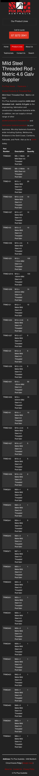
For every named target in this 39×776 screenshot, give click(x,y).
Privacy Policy (28, 769)
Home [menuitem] (6, 46)
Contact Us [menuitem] (21, 53)
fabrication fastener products (14, 125)
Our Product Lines (19, 21)
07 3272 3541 (19, 35)
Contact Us (17, 769)
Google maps (28, 763)
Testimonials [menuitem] (8, 53)
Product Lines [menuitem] (17, 46)
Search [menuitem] (31, 53)
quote (33, 139)
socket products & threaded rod (15, 120)
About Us (8, 769)
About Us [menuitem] (29, 46)
